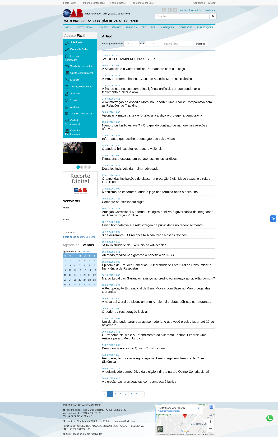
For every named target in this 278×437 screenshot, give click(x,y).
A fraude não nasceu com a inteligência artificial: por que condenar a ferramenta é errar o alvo (151, 90)
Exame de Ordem (79, 49)
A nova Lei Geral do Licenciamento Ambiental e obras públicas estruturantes (156, 301)
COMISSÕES (185, 27)
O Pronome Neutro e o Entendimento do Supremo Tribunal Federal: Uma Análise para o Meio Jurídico (154, 336)
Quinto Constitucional (81, 73)
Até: (142, 43)
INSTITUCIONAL (85, 27)
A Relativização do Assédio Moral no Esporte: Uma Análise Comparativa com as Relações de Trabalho (157, 103)
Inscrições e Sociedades (74, 58)
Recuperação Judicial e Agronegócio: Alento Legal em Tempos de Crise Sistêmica (153, 359)
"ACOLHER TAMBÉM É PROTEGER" (129, 59)
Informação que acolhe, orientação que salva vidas (138, 138)
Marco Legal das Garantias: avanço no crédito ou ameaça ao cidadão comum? (158, 278)
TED (144, 27)
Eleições (74, 79)
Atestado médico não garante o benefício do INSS (138, 255)
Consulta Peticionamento (73, 132)
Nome (66, 207)
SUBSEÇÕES (167, 27)
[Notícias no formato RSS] (164, 10)
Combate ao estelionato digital (123, 202)
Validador (74, 107)
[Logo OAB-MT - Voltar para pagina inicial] (73, 13)
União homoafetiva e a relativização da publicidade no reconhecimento (152, 225)
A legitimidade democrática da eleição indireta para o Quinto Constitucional (155, 371)
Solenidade (76, 42)
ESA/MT (116, 27)
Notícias (183, 10)
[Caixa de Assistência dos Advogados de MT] (80, 153)
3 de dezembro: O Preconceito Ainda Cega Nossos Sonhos (144, 235)
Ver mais (86, 251)
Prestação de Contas (81, 86)
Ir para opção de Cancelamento (79, 236)
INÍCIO (68, 27)
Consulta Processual (81, 113)
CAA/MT (103, 27)
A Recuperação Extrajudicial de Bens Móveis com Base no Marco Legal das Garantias (156, 290)
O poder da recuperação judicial (125, 311)
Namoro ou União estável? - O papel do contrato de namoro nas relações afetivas (154, 127)
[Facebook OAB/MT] (170, 10)
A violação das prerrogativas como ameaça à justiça (139, 381)
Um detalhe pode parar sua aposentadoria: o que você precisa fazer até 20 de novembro (158, 323)
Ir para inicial (69, 2)
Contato (74, 100)
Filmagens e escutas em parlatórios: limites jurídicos (139, 158)
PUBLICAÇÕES (205, 27)
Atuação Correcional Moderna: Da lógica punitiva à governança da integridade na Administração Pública (157, 213)
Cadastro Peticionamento (73, 122)
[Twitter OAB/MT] (175, 10)
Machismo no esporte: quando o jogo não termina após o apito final (150, 192)
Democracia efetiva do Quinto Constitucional (133, 348)
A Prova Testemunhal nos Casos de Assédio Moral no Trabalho (147, 79)
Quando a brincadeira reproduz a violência (132, 148)
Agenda (195, 10)
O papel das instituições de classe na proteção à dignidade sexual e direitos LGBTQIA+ (156, 180)
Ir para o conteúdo (92, 2)
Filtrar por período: (112, 43)
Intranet (212, 2)
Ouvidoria (208, 10)
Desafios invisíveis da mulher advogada (130, 168)
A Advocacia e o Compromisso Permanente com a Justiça (143, 69)
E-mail (66, 219)
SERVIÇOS (131, 27)
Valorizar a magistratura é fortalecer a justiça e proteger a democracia (152, 115)
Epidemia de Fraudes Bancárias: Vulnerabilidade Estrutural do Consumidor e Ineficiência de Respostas (156, 266)
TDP (153, 27)
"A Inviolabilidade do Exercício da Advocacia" (134, 245)
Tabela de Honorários (81, 66)
